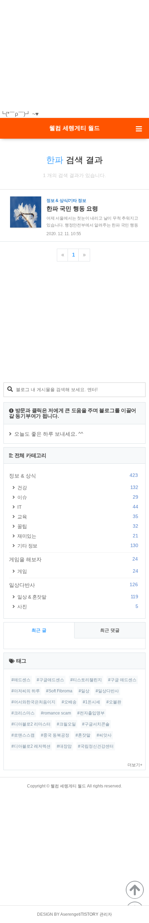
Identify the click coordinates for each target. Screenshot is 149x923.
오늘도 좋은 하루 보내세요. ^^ (48, 434)
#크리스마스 (23, 713)
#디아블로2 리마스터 (31, 724)
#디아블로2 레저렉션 (31, 746)
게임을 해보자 (73, 559)
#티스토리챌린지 (86, 679)
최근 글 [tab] (39, 630)
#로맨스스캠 (23, 735)
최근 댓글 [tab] (110, 630)
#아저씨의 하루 (25, 691)
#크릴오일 (66, 724)
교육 (77, 516)
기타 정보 (77, 545)
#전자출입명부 (91, 713)
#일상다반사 (107, 691)
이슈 (77, 497)
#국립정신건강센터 (96, 746)
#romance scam (56, 713)
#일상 (84, 691)
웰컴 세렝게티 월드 (74, 128)
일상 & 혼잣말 (77, 597)
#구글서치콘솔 (95, 724)
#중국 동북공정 (55, 735)
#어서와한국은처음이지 (33, 702)
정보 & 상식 (73, 475)
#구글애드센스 (50, 679)
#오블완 (113, 702)
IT (77, 507)
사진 (77, 606)
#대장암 (64, 746)
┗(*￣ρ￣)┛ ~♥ (19, 114)
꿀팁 (77, 526)
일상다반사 (73, 585)
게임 (77, 571)
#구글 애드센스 (122, 679)
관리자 (105, 914)
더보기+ (135, 765)
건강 (77, 487)
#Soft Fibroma (59, 691)
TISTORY (89, 914)
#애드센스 (20, 679)
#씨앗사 (104, 735)
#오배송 (69, 702)
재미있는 (77, 536)
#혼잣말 (83, 735)
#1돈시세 (91, 702)
